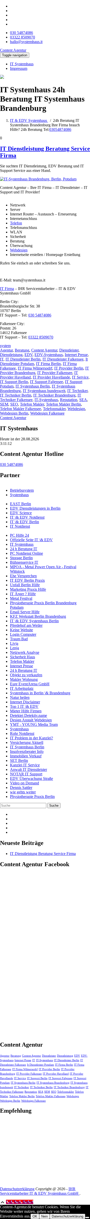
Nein (44, 1216)
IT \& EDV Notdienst (27, 517)
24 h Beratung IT (23, 549)
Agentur (6, 350)
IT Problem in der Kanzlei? (31, 738)
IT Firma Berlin (48, 364)
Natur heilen (20, 697)
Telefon (16, 223)
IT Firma (7, 288)
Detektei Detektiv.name (28, 715)
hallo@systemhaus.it (26, 42)
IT (2, 359)
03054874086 (60, 129)
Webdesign (19, 250)
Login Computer (23, 634)
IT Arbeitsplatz (22, 688)
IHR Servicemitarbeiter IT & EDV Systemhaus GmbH (40, 1191)
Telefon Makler (32, 404)
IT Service (80, 377)
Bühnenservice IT (24, 562)
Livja (14, 643)
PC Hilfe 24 (19, 535)
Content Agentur (44, 350)
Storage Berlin (21, 558)
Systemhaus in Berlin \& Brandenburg (40, 693)
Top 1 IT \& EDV (24, 706)
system (5, 346)
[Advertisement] (37, 1150)
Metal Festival (21, 598)
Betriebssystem (22, 490)
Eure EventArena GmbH (30, 684)
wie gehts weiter (23, 792)
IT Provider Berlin (68, 368)
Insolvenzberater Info (27, 751)
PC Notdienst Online (26, 553)
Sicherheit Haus (22, 657)
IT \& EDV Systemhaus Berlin (34, 621)
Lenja (14, 648)
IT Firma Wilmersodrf (35, 368)
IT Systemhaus (22, 64)
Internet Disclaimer (25, 702)
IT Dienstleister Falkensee (63, 359)
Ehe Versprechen (23, 576)
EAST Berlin (20, 504)
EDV (28, 355)
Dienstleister (68, 350)
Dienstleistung (11, 355)
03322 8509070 (22, 37)
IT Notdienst (20, 526)
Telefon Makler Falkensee (20, 409)
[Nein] (87, 1217)
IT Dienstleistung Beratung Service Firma (43, 853)
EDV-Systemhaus (48, 355)
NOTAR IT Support (26, 774)
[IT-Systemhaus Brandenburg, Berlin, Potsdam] (38, 179)
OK (34, 1216)
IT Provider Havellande (51, 377)
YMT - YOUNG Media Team (34, 724)
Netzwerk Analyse (24, 652)
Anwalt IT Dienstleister (28, 769)
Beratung (22, 350)
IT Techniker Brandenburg (54, 395)
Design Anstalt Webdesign (31, 720)
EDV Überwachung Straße (31, 778)
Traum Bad (19, 639)
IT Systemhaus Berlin (33, 386)
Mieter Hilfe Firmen (26, 711)
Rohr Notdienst (22, 733)
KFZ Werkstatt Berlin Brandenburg (38, 616)
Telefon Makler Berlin (63, 404)
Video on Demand (24, 783)
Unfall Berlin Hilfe (25, 585)
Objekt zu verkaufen (26, 675)
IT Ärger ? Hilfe (23, 594)
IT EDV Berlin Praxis (27, 580)
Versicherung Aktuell (26, 742)
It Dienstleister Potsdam (40, 1064)
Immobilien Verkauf (26, 756)
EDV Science (21, 513)
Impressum (18, 68)
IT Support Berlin (14, 382)
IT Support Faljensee (46, 382)
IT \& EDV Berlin (24, 522)
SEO (14, 404)
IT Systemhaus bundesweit (44, 391)
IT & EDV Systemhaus (29, 120)
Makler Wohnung (24, 679)
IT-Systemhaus (46, 400)
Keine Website (21, 630)
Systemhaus (19, 495)
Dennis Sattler (21, 787)
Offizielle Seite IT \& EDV (31, 540)
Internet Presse (76, 355)
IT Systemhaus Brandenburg (53, 1082)
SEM (4, 404)
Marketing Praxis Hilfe (28, 589)
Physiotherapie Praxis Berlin (32, 796)
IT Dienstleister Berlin (23, 359)
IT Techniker (77, 391)
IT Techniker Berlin (15, 395)
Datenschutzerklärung (17, 1189)
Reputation (68, 400)
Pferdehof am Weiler (26, 625)
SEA (83, 400)
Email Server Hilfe (25, 612)
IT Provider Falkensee (54, 373)
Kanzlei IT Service (25, 765)
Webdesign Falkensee (47, 413)
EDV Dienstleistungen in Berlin (35, 508)
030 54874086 (21, 33)
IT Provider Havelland (56, 1073)
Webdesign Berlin (14, 413)
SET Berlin (19, 760)
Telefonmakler (54, 409)
